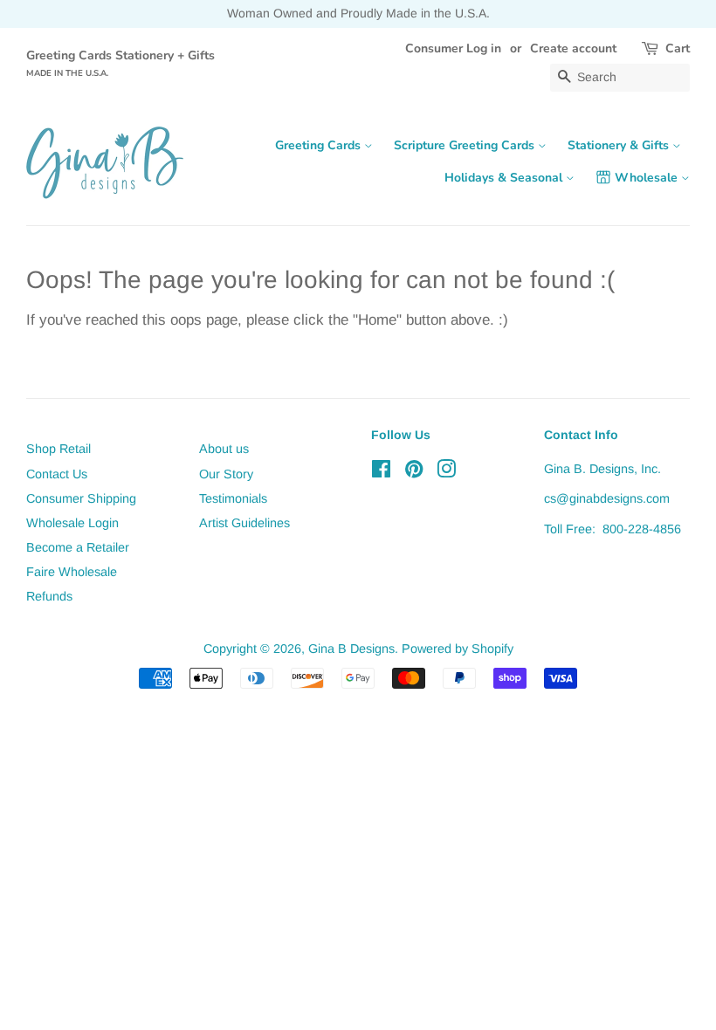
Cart (677, 48)
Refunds (49, 596)
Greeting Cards (319, 145)
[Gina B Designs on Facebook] (381, 472)
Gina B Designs (351, 649)
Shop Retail (58, 449)
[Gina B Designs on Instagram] (446, 472)
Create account (573, 48)
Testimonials (233, 498)
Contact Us (56, 474)
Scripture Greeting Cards (466, 145)
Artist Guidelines (244, 523)
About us (224, 449)
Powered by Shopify (457, 649)
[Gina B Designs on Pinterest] (413, 472)
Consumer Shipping (81, 498)
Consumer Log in (453, 48)
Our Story (226, 474)
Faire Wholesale (71, 572)
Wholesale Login (72, 523)
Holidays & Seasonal (505, 177)
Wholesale (648, 177)
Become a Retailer (77, 547)
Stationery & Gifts (620, 145)
